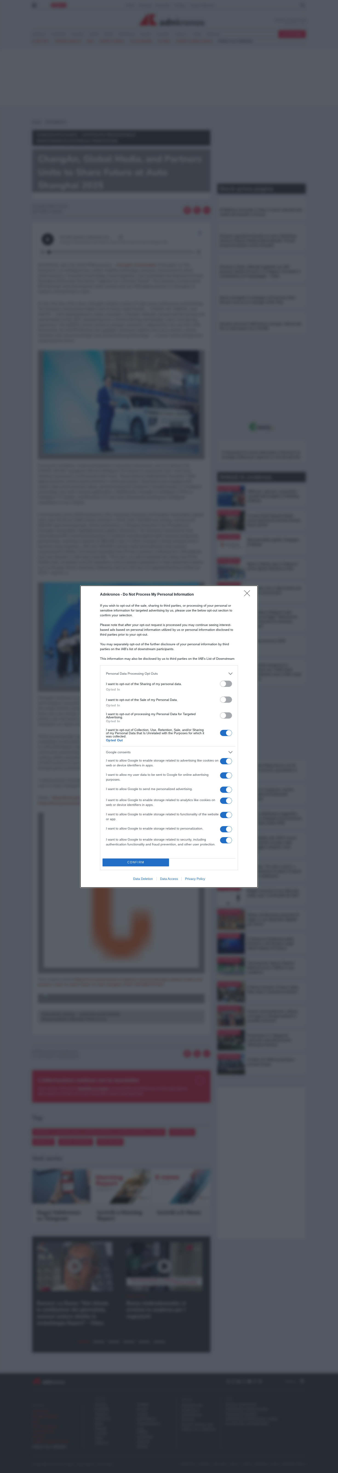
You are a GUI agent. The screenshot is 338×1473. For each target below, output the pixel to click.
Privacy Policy (195, 879)
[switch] (226, 684)
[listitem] (169, 673)
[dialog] (169, 736)
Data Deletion (143, 879)
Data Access (169, 879)
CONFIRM (135, 862)
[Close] (248, 594)
